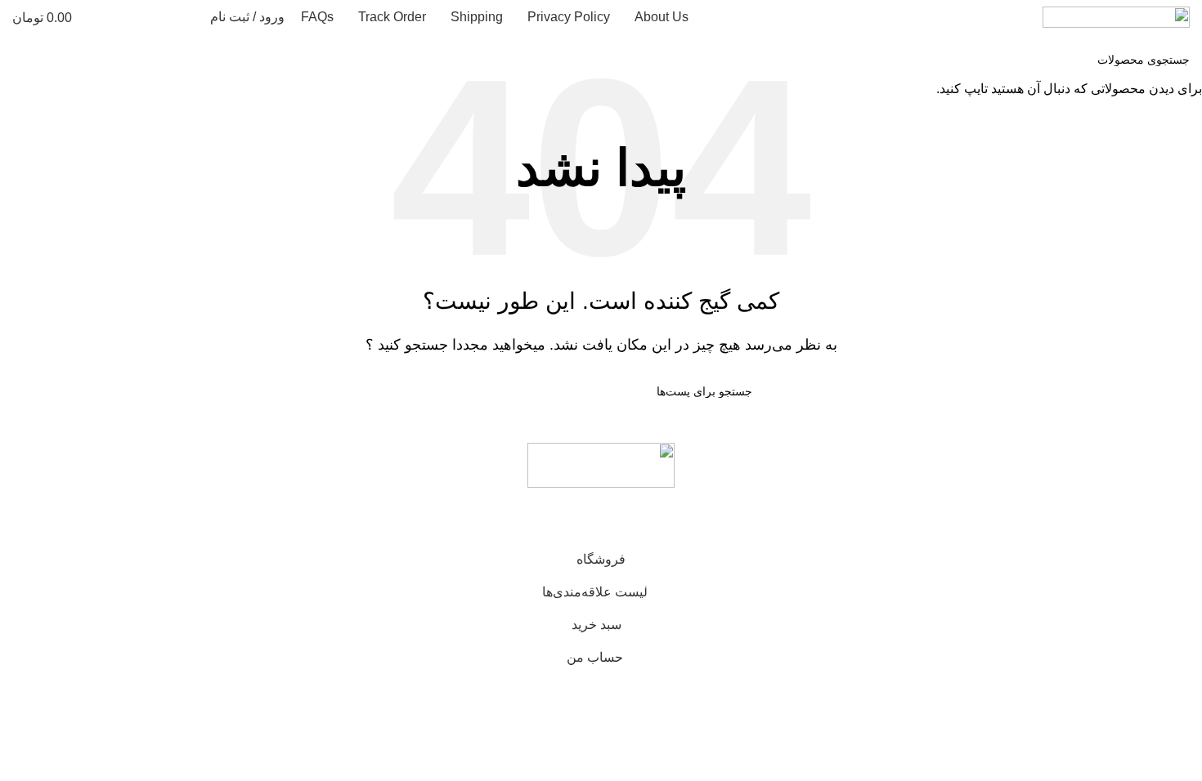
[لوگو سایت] (1116, 16)
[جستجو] (187, 17)
